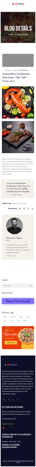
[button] (33, 8)
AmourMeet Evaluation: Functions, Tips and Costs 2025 (16, 77)
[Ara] (30, 285)
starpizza (24, 70)
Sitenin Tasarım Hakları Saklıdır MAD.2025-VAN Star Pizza (18, 461)
